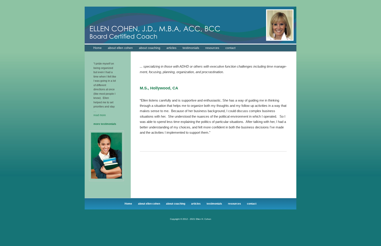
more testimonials (104, 124)
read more (99, 115)
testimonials (191, 48)
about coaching (149, 48)
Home (97, 48)
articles (171, 48)
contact (230, 48)
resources (212, 48)
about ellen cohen (120, 48)
